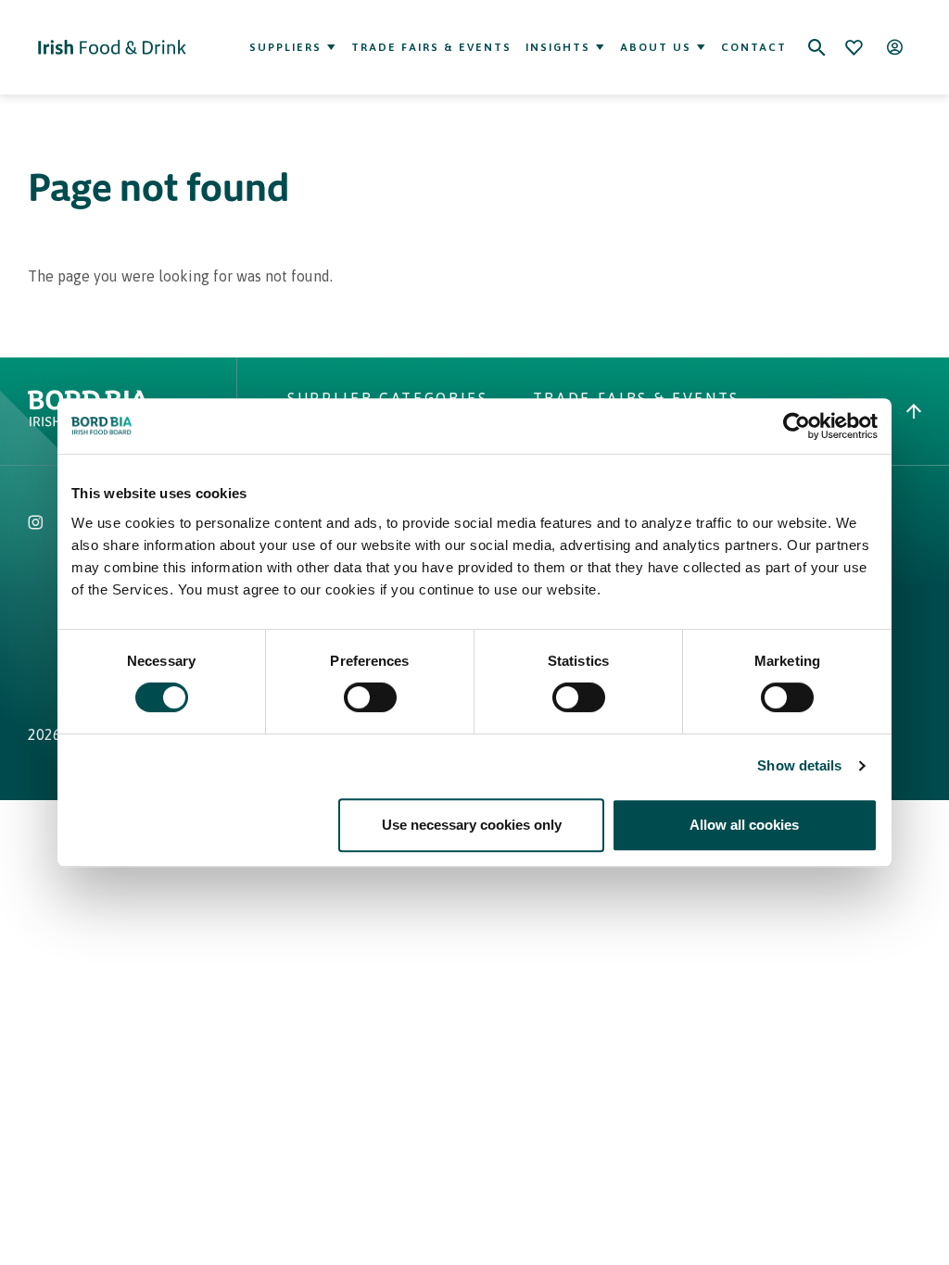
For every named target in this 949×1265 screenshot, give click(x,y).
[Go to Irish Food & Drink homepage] (112, 47)
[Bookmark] (853, 47)
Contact (754, 47)
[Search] (816, 47)
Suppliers (285, 47)
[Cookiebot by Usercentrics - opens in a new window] (796, 426)
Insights (557, 47)
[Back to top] (913, 411)
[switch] (370, 697)
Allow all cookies (744, 825)
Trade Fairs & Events (431, 47)
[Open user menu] (894, 47)
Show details (799, 765)
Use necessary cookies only (472, 825)
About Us (655, 47)
